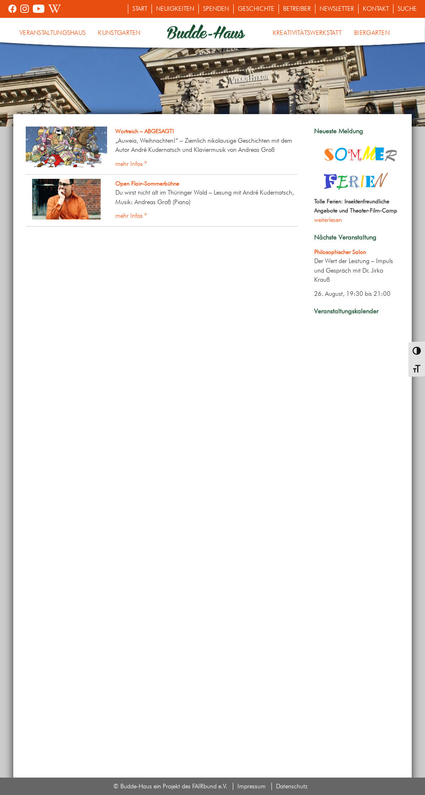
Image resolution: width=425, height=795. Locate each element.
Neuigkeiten (175, 8)
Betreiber (297, 8)
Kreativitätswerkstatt (307, 33)
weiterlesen (328, 220)
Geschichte (256, 8)
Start (139, 8)
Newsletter (337, 8)
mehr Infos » (131, 164)
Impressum (251, 786)
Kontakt (376, 8)
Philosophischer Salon (340, 252)
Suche (407, 8)
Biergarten (372, 33)
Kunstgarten (119, 33)
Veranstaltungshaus (52, 33)
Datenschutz (292, 786)
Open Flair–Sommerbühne (147, 183)
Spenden (216, 8)
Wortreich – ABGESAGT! (144, 131)
